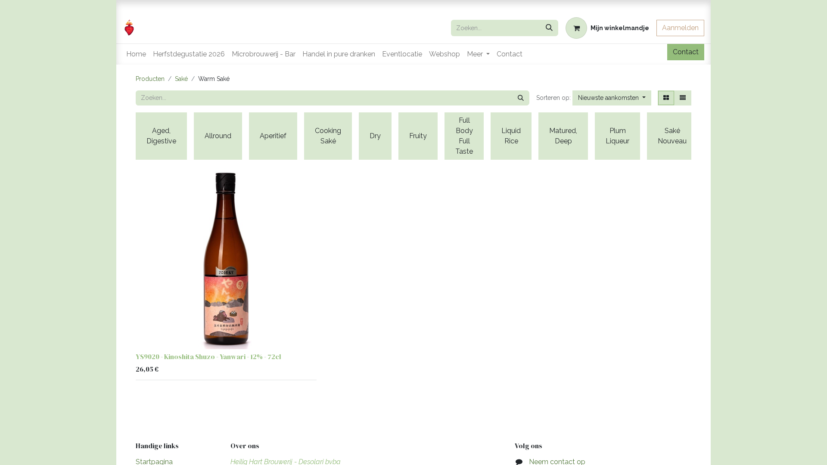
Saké (181, 78)
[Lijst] (682, 97)
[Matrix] (666, 97)
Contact (686, 52)
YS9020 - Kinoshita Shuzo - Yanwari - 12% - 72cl (208, 356)
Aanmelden (680, 28)
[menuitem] (136, 54)
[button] (611, 97)
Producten (150, 78)
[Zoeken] (549, 28)
